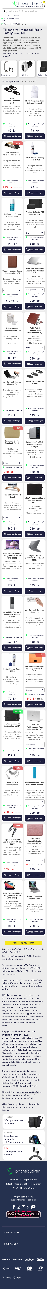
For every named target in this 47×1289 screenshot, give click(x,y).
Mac (2, 25)
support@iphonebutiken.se (23, 1200)
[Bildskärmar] (8, 67)
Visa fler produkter (23, 943)
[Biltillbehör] (27, 67)
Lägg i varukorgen (13, 136)
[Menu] (4, 4)
